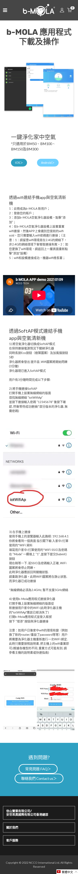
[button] (67, 871)
